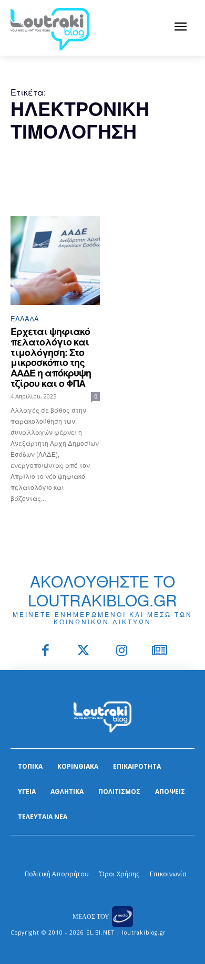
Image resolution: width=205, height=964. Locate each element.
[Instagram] (121, 651)
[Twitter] (83, 651)
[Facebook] (45, 651)
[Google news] (160, 651)
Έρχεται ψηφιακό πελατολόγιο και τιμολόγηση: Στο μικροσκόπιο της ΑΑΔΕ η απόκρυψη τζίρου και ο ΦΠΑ (51, 357)
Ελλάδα (25, 318)
